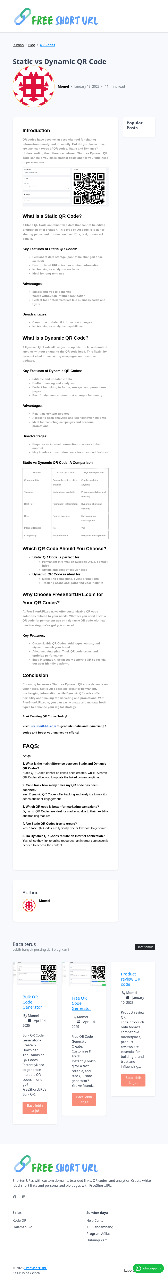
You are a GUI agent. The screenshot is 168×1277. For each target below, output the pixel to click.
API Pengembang (99, 1227)
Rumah (18, 45)
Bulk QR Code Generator (32, 1002)
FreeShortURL (35, 1268)
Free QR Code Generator (81, 1003)
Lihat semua (145, 947)
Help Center (95, 1220)
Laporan (130, 1270)
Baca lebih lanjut (35, 1108)
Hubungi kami (97, 1240)
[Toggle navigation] (152, 16)
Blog (31, 45)
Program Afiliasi (98, 1233)
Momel (63, 86)
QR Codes (47, 45)
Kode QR (19, 1220)
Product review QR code (130, 979)
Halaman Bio (22, 1227)
